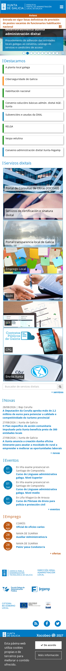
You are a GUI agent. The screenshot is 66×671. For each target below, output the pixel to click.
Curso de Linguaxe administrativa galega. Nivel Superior (36, 472)
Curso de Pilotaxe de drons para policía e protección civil (35, 499)
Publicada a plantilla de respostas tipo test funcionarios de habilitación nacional (29, 21)
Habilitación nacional (17, 87)
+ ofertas (55, 550)
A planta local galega (17, 63)
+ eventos (54, 505)
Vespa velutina (14, 134)
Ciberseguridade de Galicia (21, 75)
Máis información (48, 655)
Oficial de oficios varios (30, 523)
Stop (60, 23)
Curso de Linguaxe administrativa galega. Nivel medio (36, 487)
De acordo (49, 645)
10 (57, 49)
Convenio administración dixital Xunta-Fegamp (33, 146)
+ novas (55, 449)
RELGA (9, 123)
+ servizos (57, 388)
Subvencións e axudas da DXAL (23, 111)
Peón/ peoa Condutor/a (30, 543)
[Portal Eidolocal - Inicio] (26, 6)
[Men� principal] (61, 7)
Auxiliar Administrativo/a (31, 533)
